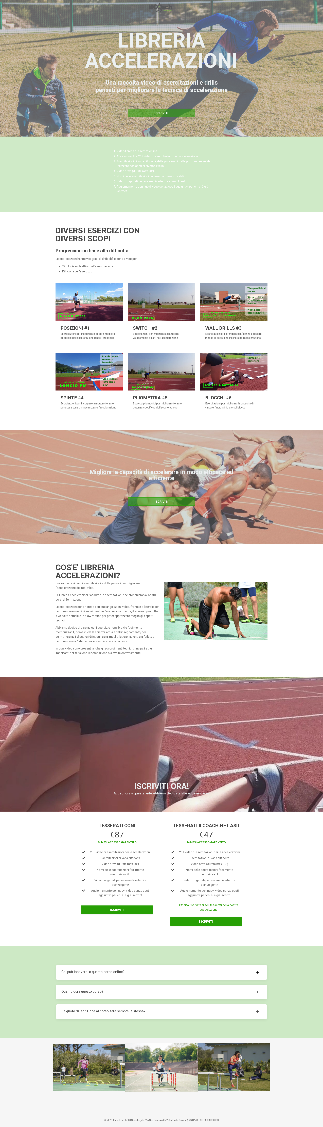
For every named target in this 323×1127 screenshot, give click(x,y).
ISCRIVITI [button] (161, 113)
